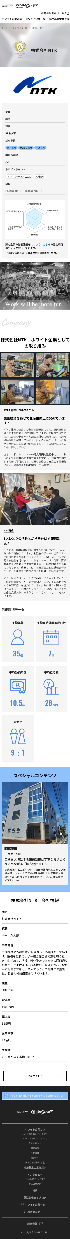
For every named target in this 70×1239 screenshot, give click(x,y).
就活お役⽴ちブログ (35, 1197)
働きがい (35, 1157)
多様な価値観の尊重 (35, 1162)
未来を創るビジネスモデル (35, 1133)
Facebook (11, 191)
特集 (35, 1190)
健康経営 (35, 1147)
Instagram (32, 191)
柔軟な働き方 (35, 1143)
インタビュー (35, 1174)
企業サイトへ (35, 1076)
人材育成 (35, 1152)
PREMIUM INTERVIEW (35, 1178)
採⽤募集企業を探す (35, 1167)
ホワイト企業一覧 (35, 18)
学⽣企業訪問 (35, 1183)
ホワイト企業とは (12, 18)
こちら (46, 244)
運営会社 (32, 1223)
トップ (4, 28)
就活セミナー (35, 1211)
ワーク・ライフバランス (35, 1138)
